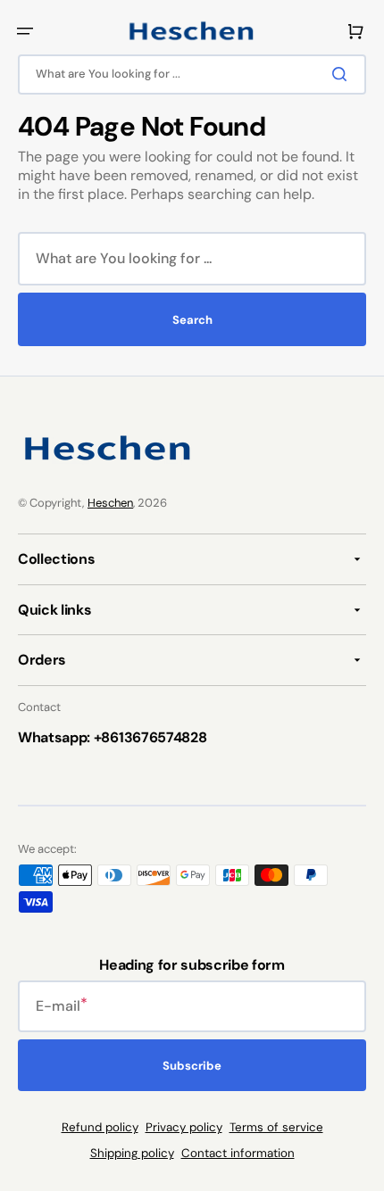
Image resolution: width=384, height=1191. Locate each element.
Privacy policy (184, 1127)
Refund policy (100, 1127)
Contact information (238, 1153)
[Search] (343, 74)
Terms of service (276, 1127)
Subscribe (192, 1065)
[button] (25, 31)
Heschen (110, 502)
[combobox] (192, 74)
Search (192, 319)
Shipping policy (132, 1153)
